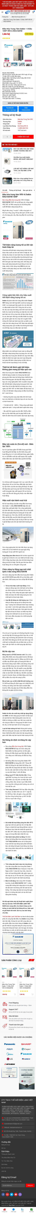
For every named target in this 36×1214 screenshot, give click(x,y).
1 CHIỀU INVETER (23, 128)
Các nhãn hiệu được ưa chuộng (18, 1037)
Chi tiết (4, 190)
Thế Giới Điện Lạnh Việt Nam (11, 916)
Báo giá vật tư (27, 190)
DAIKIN (20, 121)
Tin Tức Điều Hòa (6, 1161)
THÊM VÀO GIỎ (23, 137)
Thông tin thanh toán (8, 1154)
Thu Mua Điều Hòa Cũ (8, 1157)
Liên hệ (3, 1171)
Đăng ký (30, 1185)
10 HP (19, 124)
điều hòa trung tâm (18, 746)
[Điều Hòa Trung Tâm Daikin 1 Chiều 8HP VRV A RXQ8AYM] (27, 972)
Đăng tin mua (5, 1145)
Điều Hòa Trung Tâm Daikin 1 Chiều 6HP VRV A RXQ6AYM (8, 986)
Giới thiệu (4, 1164)
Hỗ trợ (3, 1148)
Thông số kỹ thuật (15, 190)
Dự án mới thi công (7, 1168)
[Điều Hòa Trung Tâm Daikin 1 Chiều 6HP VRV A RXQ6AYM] (9, 972)
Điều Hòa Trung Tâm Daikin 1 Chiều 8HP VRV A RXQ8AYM (26, 986)
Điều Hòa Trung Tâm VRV (25, 119)
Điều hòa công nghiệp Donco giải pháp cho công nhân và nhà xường (23, 179)
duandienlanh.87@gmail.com (13, 1124)
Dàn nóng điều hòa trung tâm (11, 200)
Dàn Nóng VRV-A (23, 126)
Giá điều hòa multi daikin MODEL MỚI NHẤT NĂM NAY (23, 158)
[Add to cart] (15, 994)
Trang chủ (5, 17)
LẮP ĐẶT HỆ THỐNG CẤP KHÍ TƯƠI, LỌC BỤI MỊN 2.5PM (23, 169)
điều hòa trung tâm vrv (18, 17)
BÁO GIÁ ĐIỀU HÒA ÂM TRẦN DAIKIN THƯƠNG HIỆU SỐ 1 (24, 150)
